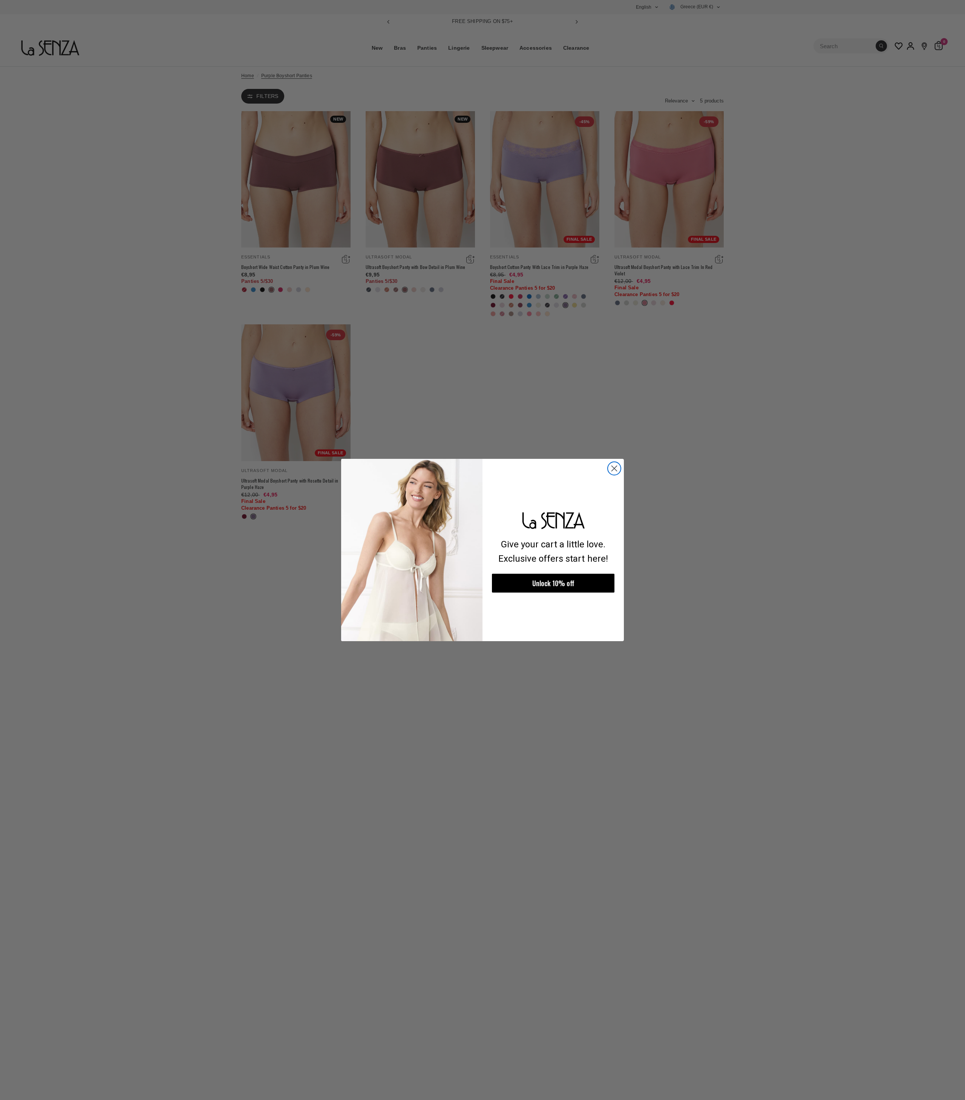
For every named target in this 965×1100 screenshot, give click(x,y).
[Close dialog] (614, 468)
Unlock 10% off (553, 583)
